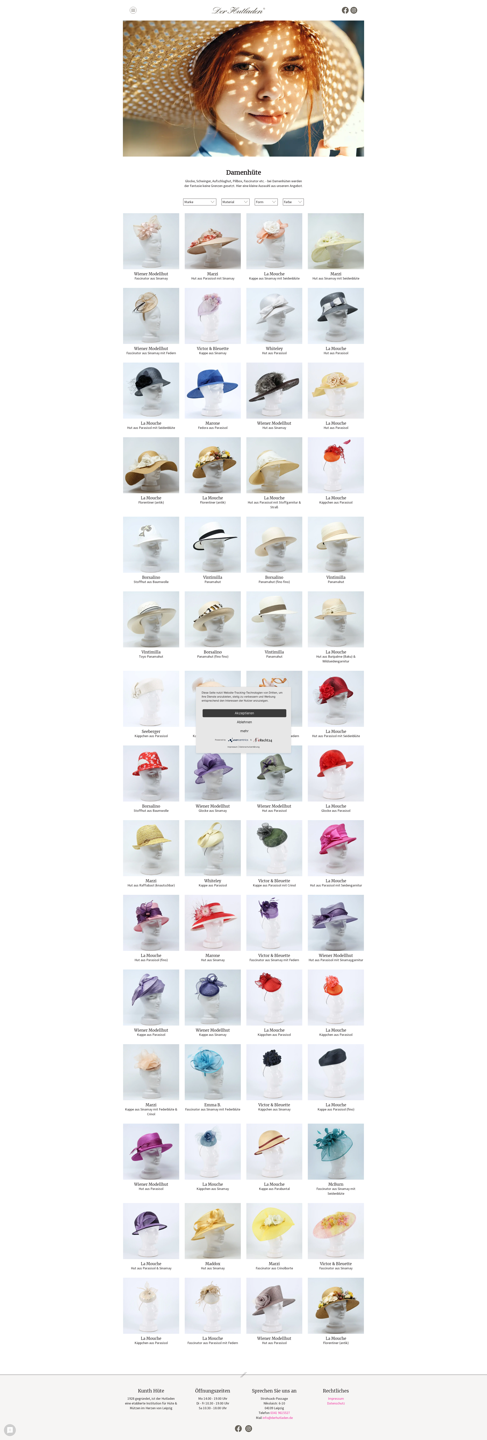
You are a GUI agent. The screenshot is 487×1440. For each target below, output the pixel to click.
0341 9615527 (280, 1413)
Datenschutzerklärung (249, 747)
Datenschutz (336, 1403)
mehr (244, 731)
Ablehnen (244, 722)
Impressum (336, 1398)
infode (278, 1417)
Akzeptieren (244, 713)
